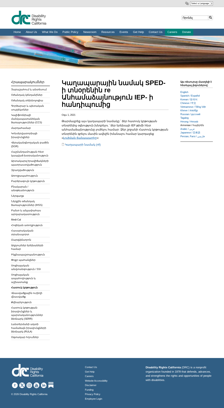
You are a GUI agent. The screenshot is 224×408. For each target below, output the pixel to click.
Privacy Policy (92, 394)
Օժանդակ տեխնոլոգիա (27, 100)
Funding (89, 389)
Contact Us (91, 367)
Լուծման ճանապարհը (80, 137)
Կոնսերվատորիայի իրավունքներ (24, 135)
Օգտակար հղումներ (25, 337)
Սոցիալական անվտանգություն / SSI (26, 267)
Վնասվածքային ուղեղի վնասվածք (26, 295)
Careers (89, 376)
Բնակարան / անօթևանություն (22, 188)
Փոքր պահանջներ (23, 260)
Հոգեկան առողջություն (27, 225)
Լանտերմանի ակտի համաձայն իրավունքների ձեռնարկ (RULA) (28, 328)
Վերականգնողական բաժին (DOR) (30, 144)
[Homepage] (27, 370)
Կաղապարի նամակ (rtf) (83, 144)
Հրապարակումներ (27, 82)
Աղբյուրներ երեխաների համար (27, 247)
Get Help (89, 371)
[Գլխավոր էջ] (28, 24)
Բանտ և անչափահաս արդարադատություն (26, 212)
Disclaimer (90, 385)
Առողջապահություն (24, 175)
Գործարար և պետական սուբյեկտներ (27, 107)
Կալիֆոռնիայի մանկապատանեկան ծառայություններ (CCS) (26, 119)
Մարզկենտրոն (21, 239)
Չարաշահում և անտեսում (29, 89)
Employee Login (93, 398)
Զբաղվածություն (22, 170)
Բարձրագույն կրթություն (28, 181)
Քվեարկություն (21, 302)
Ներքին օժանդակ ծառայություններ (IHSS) (26, 203)
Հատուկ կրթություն (24, 287)
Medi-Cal (16, 219)
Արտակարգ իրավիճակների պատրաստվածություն (30, 162)
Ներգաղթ (17, 195)
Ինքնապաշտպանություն (28, 254)
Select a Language (200, 3)
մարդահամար (21, 128)
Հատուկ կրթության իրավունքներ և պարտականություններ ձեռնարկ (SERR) (27, 313)
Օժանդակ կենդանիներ (26, 94)
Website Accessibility (96, 380)
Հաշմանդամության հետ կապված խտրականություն (29, 153)
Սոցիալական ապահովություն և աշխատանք (23, 278)
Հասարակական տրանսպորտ (22, 232)
